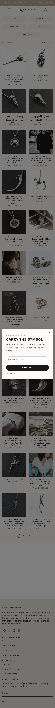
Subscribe (27, 368)
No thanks (11, 373)
